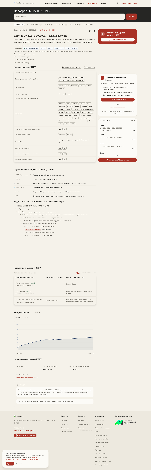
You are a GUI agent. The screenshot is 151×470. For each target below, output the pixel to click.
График (18, 317)
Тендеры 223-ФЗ (100, 454)
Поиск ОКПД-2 (100, 424)
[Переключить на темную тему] (117, 3)
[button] (40, 35)
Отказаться (19, 464)
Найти (131, 16)
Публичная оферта (84, 424)
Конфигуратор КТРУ (101, 439)
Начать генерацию (119, 39)
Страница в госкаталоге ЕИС (26, 378)
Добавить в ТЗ (90, 67)
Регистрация (132, 3)
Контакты (81, 420)
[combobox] (132, 120)
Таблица (25, 317)
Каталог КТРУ (99, 420)
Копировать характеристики (73, 67)
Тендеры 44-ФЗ (100, 450)
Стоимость (64, 420)
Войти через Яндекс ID (119, 99)
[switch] (78, 273)
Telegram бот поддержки (26, 435)
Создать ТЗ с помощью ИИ (103, 428)
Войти (123, 3)
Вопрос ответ (65, 424)
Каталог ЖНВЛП (100, 446)
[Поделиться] (94, 31)
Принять (9, 464)
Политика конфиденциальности (85, 429)
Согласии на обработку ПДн (30, 459)
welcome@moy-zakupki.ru (24, 430)
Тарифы (103, 3)
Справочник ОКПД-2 (51, 3)
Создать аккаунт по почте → (118, 108)
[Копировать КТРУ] (69, 35)
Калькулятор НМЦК (101, 435)
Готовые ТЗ (98, 432)
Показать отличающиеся (88, 273)
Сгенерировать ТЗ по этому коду (119, 160)
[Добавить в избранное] (90, 31)
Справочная (65, 428)
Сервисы (79, 3)
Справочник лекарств (102, 443)
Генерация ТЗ (92, 3)
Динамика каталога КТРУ (103, 461)
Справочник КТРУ (67, 3)
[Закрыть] (134, 77)
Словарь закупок (66, 432)
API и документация (101, 465)
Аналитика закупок (101, 457)
